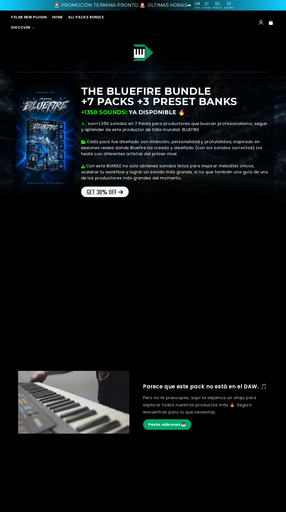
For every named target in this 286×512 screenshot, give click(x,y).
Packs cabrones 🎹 (167, 424)
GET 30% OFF (102, 192)
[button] (22, 28)
